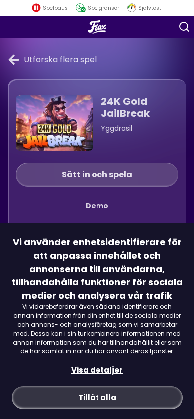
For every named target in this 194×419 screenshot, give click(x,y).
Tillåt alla (97, 397)
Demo (97, 205)
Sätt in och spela (97, 174)
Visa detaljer (97, 370)
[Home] (97, 27)
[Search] (184, 27)
